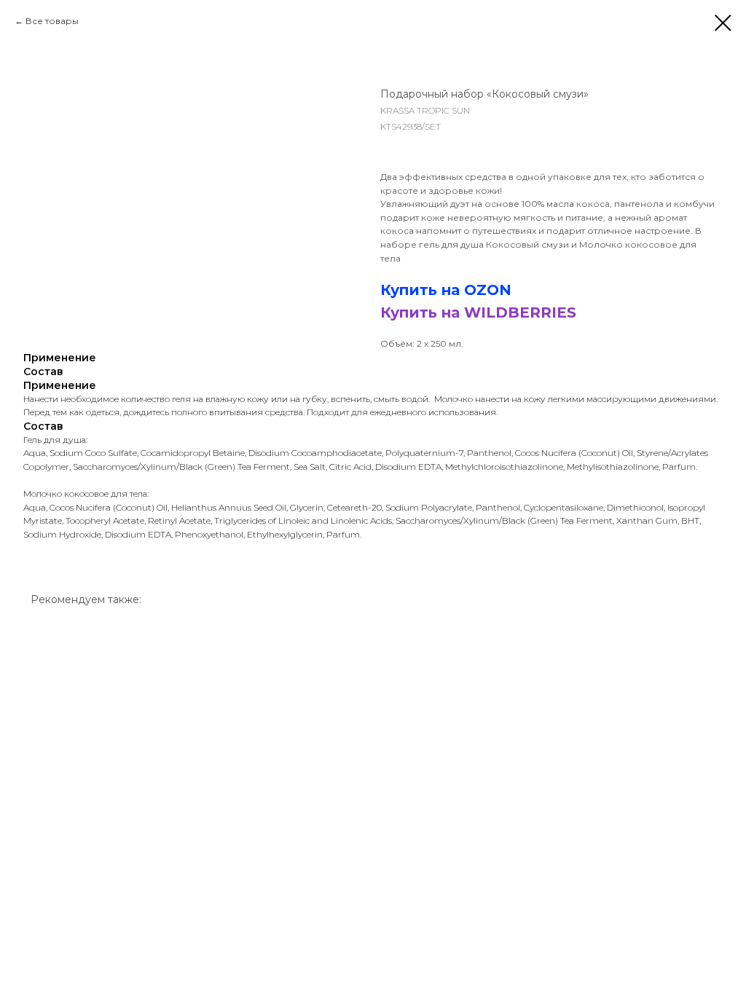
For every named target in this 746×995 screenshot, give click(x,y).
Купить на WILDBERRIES (478, 312)
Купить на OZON (445, 290)
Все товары (52, 20)
